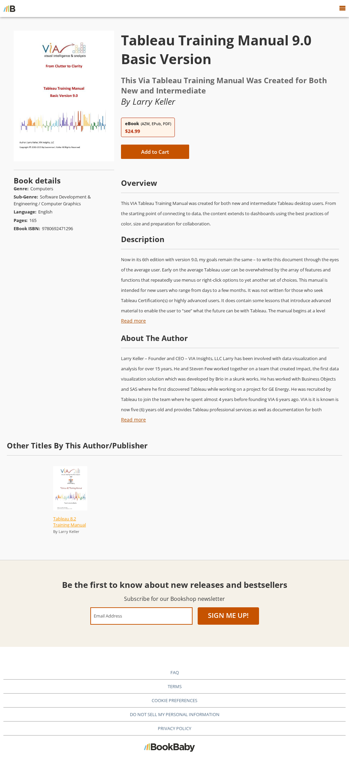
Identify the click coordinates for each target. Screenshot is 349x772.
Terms (175, 686)
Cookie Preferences (174, 700)
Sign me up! (228, 615)
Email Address (108, 616)
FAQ (174, 672)
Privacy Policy (174, 728)
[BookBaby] (9, 8)
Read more (133, 320)
